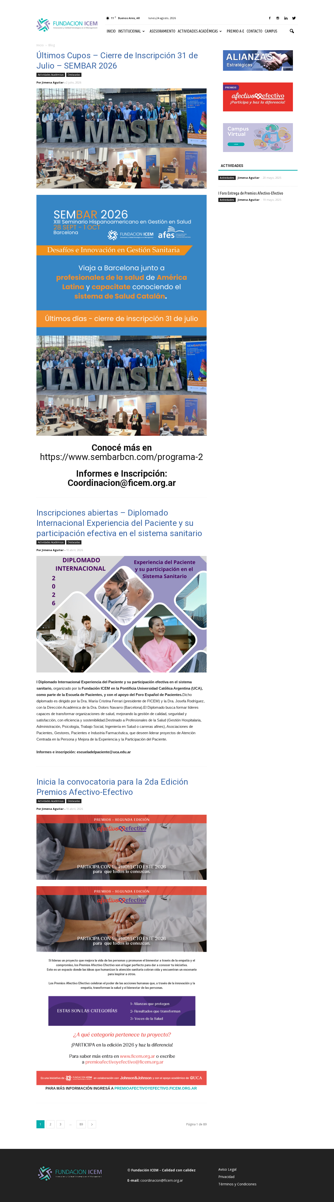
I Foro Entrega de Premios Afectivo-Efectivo (250, 193)
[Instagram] (277, 18)
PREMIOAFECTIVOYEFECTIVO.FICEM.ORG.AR (155, 1088)
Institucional (129, 31)
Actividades (227, 177)
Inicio (111, 31)
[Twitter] (294, 18)
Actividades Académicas (198, 31)
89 (81, 1124)
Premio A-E (235, 31)
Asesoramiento (162, 31)
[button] (292, 31)
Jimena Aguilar (53, 82)
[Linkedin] (285, 18)
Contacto (254, 31)
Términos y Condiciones (237, 1184)
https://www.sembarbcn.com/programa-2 (121, 457)
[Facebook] (269, 18)
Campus (271, 31)
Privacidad (226, 1176)
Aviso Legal (227, 1169)
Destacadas (74, 74)
